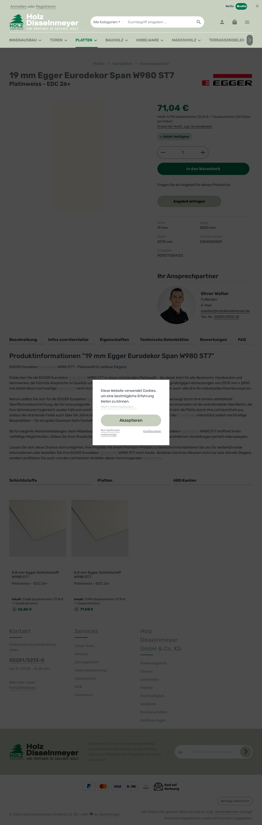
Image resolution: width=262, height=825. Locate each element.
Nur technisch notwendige (110, 432)
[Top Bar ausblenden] (257, 6)
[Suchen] (198, 22)
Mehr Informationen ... (119, 407)
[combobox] (158, 22)
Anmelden (18, 6)
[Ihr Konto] (222, 22)
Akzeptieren (131, 420)
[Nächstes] (250, 40)
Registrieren (46, 6)
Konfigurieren (152, 431)
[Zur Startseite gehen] (43, 22)
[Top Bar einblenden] (247, 22)
